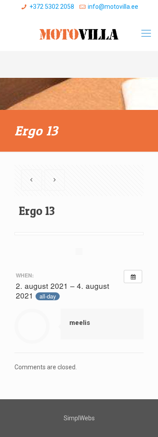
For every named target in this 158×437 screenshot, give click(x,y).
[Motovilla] (79, 33)
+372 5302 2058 (51, 6)
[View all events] (133, 276)
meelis (79, 323)
